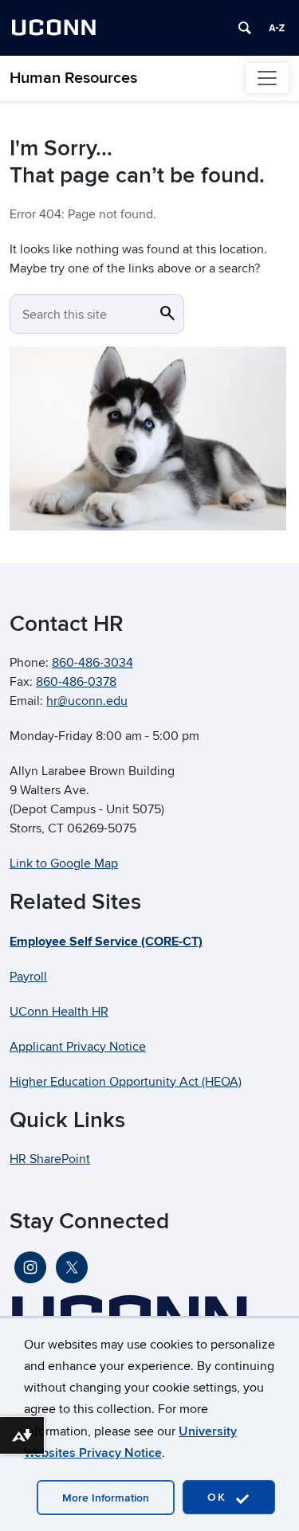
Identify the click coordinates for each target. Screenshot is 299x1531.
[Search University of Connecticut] (245, 28)
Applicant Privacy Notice (78, 1047)
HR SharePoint (50, 1159)
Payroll (28, 977)
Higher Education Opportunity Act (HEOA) (126, 1082)
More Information (105, 1498)
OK (219, 1497)
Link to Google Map (64, 863)
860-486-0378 (76, 682)
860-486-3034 (92, 663)
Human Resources (73, 78)
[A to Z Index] (276, 28)
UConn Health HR (59, 1012)
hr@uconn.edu (87, 701)
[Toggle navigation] (267, 78)
